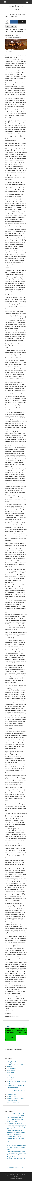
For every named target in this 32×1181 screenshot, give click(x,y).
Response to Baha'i (12, 1089)
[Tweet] (22, 22)
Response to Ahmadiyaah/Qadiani (15, 1085)
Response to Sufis (11, 1096)
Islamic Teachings (11, 1076)
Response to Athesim (12, 1087)
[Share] (14, 22)
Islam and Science (11, 1068)
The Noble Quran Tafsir (13, 1102)
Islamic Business (11, 1070)
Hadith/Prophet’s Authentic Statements (17, 1064)
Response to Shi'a (11, 1094)
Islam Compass (16, 6)
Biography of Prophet (12, 1061)
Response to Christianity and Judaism (16, 1090)
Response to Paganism (13, 1092)
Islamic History (10, 1074)
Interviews (9, 1066)
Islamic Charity (10, 1072)
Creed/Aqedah (10, 1063)
